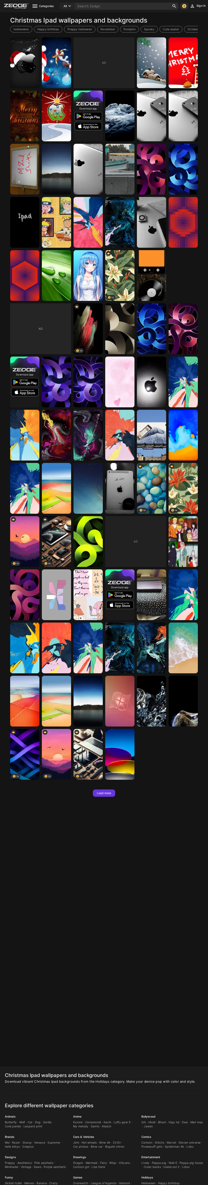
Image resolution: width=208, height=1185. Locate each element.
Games (78, 1177)
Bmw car (97, 1146)
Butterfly (11, 1122)
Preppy (10, 1162)
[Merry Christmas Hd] (24, 116)
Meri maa (196, 1122)
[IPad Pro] (88, 435)
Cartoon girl (81, 1167)
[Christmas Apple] (24, 62)
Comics (146, 1137)
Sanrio (95, 1126)
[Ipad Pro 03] (183, 594)
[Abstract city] (119, 169)
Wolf (22, 1122)
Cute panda (13, 1126)
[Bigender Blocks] (56, 594)
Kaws (37, 1167)
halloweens (21, 29)
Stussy (27, 1142)
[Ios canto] (119, 701)
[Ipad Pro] (24, 488)
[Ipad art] (119, 382)
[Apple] (56, 116)
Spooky (149, 29)
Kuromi (78, 1122)
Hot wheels (89, 1142)
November (108, 29)
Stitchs (159, 1142)
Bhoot (162, 1122)
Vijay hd (173, 1122)
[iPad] (151, 435)
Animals (10, 1116)
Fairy (103, 1162)
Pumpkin (129, 29)
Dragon (78, 1162)
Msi (7, 1142)
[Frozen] (119, 116)
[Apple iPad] (24, 594)
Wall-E (173, 1162)
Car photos (80, 1146)
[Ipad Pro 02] (24, 648)
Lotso (186, 1167)
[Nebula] (88, 488)
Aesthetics (24, 1162)
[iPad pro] (183, 435)
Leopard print (33, 1126)
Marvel (171, 1142)
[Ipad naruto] (183, 541)
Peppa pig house (191, 1162)
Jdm (76, 1142)
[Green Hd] (56, 275)
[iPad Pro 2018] (88, 648)
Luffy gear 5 (122, 1122)
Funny (9, 1177)
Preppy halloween (79, 29)
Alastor (106, 1126)
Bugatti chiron (115, 1146)
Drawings (79, 1157)
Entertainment (150, 1157)
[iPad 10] (119, 754)
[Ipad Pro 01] (56, 648)
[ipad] (119, 328)
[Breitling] (151, 701)
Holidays (147, 1177)
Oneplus (28, 1146)
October (193, 29)
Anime (77, 1116)
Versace (39, 1142)
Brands (10, 1137)
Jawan (148, 1126)
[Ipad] (56, 169)
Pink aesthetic (44, 1162)
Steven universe (190, 1142)
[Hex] (183, 222)
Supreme (54, 1142)
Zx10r (117, 1142)
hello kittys (12, 1146)
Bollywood (148, 1116)
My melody (80, 1126)
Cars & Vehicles (83, 1137)
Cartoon (146, 1142)
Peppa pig (159, 1162)
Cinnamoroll (93, 1122)
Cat (30, 1122)
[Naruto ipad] (56, 222)
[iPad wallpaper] (88, 541)
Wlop (112, 1162)
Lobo (189, 1146)
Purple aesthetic (55, 1167)
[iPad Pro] (88, 222)
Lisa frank (98, 1167)
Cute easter (171, 29)
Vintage (26, 1167)
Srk (143, 1122)
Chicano (124, 1162)
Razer (16, 1142)
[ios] (183, 648)
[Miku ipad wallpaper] (88, 275)
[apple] (151, 116)
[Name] (24, 169)
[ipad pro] (56, 488)
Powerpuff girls (151, 1146)
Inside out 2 (171, 1167)
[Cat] (183, 701)
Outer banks (152, 1167)
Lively (145, 1162)
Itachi (107, 1122)
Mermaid (92, 1162)
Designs (10, 1157)
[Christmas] (56, 62)
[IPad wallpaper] (24, 222)
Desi (185, 1122)
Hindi (151, 1122)
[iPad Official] (88, 701)
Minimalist (11, 1167)
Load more (104, 793)
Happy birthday (48, 29)
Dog (38, 1122)
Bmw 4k (104, 1142)
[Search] (174, 6)
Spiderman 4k (174, 1146)
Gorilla (47, 1122)
